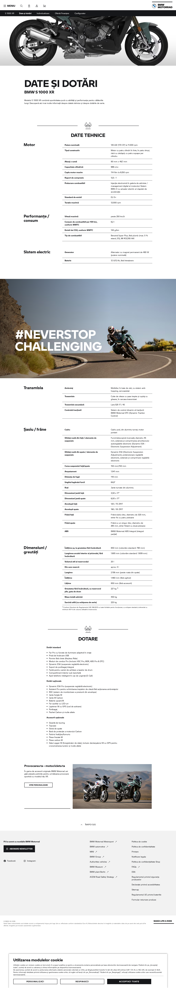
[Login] (36, 5)
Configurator (80, 13)
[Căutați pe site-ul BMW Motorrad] (21, 5)
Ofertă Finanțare (62, 13)
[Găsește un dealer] (29, 5)
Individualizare (43, 13)
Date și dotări (25, 13)
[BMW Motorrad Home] (162, 6)
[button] (9, 6)
